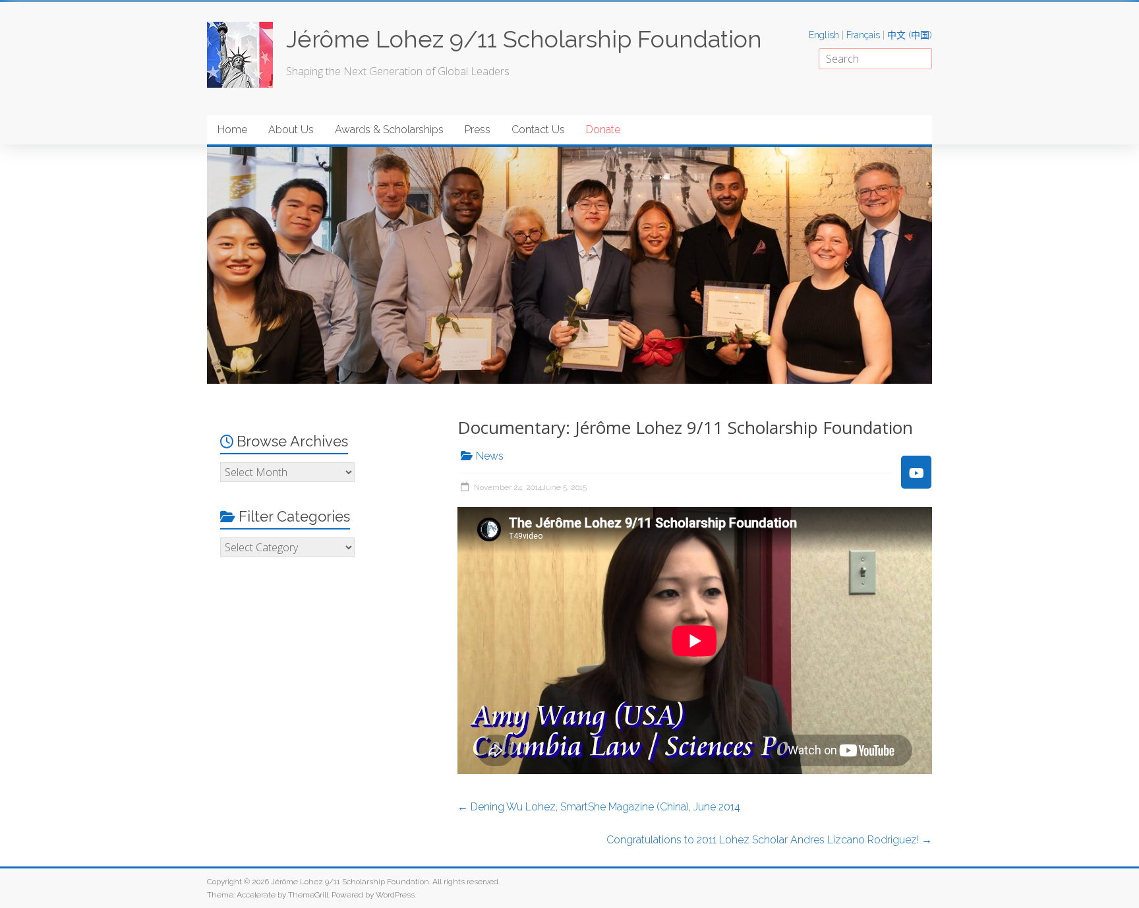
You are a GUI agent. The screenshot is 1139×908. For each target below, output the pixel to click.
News (490, 456)
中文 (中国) (909, 35)
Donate (603, 129)
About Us (291, 129)
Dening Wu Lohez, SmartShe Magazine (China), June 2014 (598, 807)
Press (477, 129)
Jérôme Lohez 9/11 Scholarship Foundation (524, 39)
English (824, 35)
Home (232, 129)
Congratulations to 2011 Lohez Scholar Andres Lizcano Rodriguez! (769, 839)
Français (863, 35)
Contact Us (538, 129)
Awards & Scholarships (389, 129)
